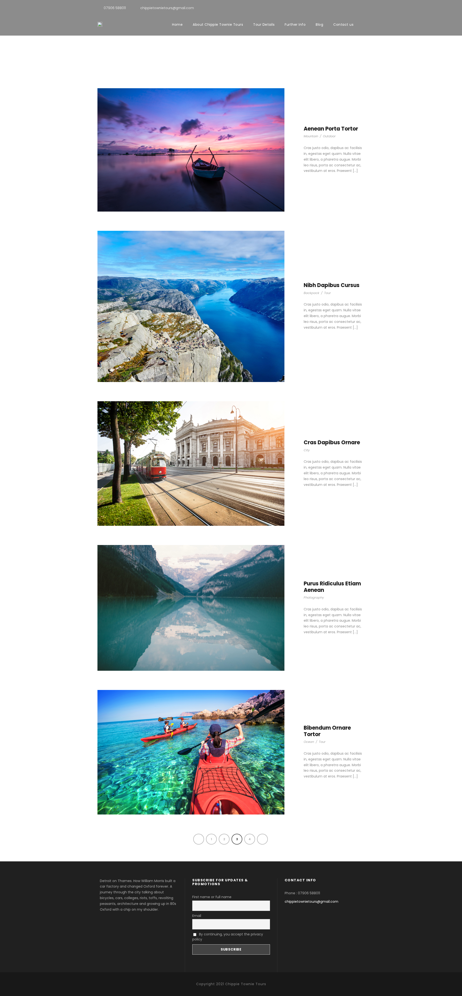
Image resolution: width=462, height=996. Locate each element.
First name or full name (211, 897)
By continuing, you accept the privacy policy (227, 937)
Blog (319, 24)
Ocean (309, 741)
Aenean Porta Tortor (331, 128)
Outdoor (329, 136)
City (307, 450)
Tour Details (264, 24)
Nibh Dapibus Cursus (331, 285)
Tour (327, 293)
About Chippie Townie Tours (218, 24)
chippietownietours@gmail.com (311, 901)
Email (196, 915)
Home (177, 24)
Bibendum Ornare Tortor (327, 731)
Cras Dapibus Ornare (332, 442)
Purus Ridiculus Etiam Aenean (332, 587)
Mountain (311, 136)
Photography (314, 597)
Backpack (311, 293)
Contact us (343, 24)
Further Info (295, 24)
